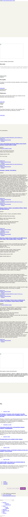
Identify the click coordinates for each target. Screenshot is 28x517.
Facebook (5, 482)
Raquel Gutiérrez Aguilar (6, 148)
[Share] (1, 515)
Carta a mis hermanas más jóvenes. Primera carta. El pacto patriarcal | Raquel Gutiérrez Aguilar (13, 144)
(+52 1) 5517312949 (7, 494)
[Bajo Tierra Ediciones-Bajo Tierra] (7, 0)
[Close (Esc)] (0, 515)
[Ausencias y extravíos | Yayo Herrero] (11, 164)
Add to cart (2, 138)
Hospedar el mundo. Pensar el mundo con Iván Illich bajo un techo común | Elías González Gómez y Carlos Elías (13, 238)
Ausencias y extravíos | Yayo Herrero (8, 170)
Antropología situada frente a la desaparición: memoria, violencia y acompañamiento (12, 428)
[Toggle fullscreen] (3, 515)
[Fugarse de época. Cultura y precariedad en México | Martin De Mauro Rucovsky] (11, 201)
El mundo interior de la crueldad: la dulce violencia (11, 439)
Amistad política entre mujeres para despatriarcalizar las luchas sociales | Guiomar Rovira (12, 462)
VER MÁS (2, 88)
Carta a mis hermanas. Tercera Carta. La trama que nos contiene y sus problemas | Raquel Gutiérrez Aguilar (12, 300)
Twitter (4, 481)
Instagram (5, 484)
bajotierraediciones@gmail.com (9, 495)
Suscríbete (23, 488)
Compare (3, 141)
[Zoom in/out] (4, 515)
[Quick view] (0, 141)
